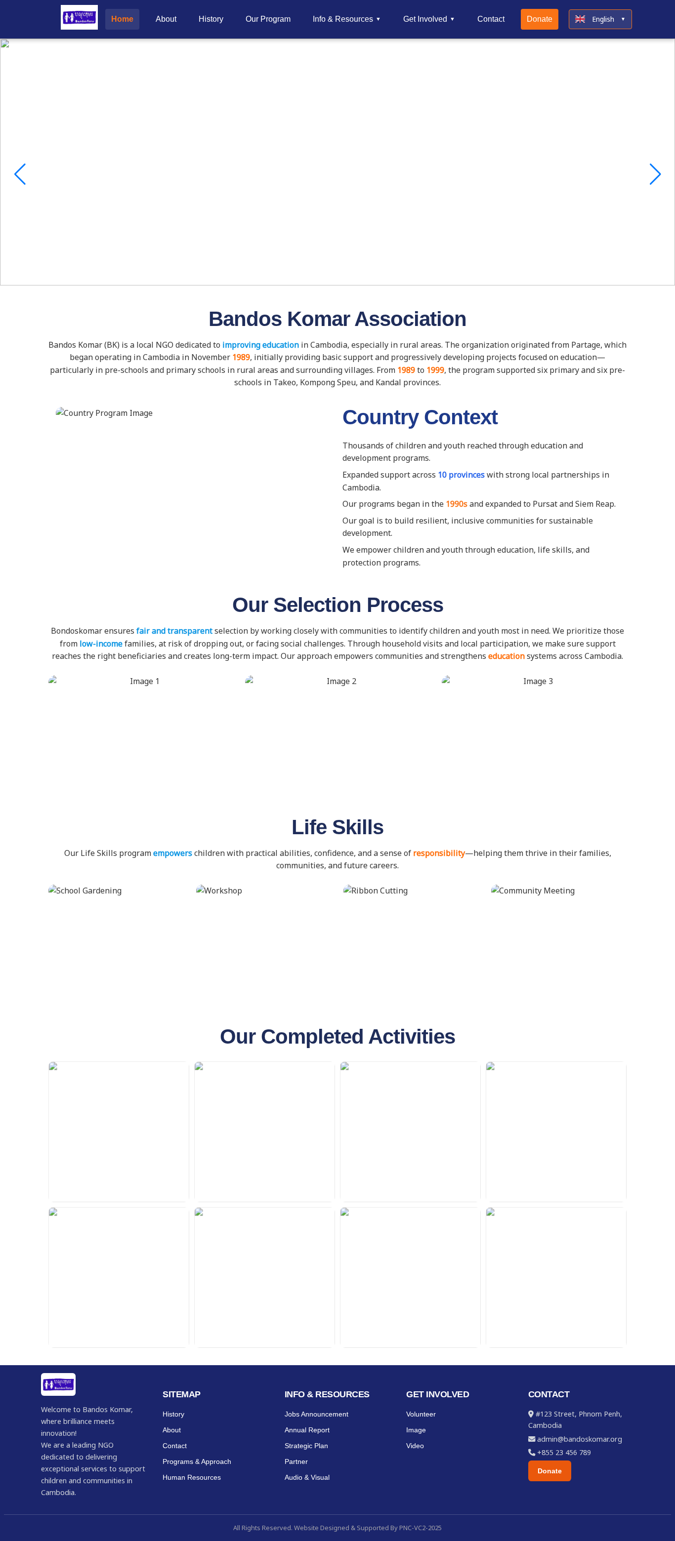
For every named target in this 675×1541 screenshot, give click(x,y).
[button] (663, 770)
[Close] (664, 11)
